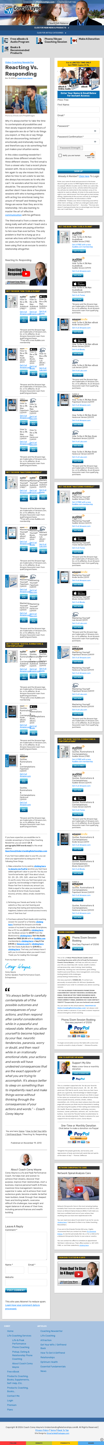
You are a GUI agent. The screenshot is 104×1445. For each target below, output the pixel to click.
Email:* (61, 115)
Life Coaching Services (19, 1335)
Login (10, 1400)
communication (13, 215)
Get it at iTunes (42, 312)
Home (10, 1331)
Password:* (63, 126)
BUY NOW (33, 318)
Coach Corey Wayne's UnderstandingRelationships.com (22, 8)
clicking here (62, 1222)
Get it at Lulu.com (43, 369)
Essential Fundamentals (53, 1366)
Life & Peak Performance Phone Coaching (20, 1344)
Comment (11, 1230)
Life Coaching (47, 1335)
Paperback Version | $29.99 (83, 438)
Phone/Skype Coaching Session (56, 40)
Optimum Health (49, 1362)
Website (9, 1277)
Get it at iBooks (33, 367)
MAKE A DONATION (81, 1073)
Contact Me (13, 1396)
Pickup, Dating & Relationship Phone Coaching (22, 1355)
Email (31, 1264)
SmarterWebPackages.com (58, 1433)
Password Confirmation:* (70, 136)
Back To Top (63, 1430)
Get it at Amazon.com (25, 313)
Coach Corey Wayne (24, 78)
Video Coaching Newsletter (19, 62)
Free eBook (13, 1371)
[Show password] (95, 131)
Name (9, 1264)
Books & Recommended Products (19, 50)
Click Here (84, 176)
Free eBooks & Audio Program (19, 40)
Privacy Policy (42, 1430)
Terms (53, 1430)
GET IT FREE (24, 319)
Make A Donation (89, 38)
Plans (10, 1409)
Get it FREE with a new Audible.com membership (82, 246)
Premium (11, 1405)
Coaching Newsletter (51, 1331)
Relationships (47, 1357)
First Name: (63, 104)
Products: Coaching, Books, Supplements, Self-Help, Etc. (18, 1380)
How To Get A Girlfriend (52, 1352)
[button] (50, 27)
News (43, 1371)
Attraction (45, 1340)
